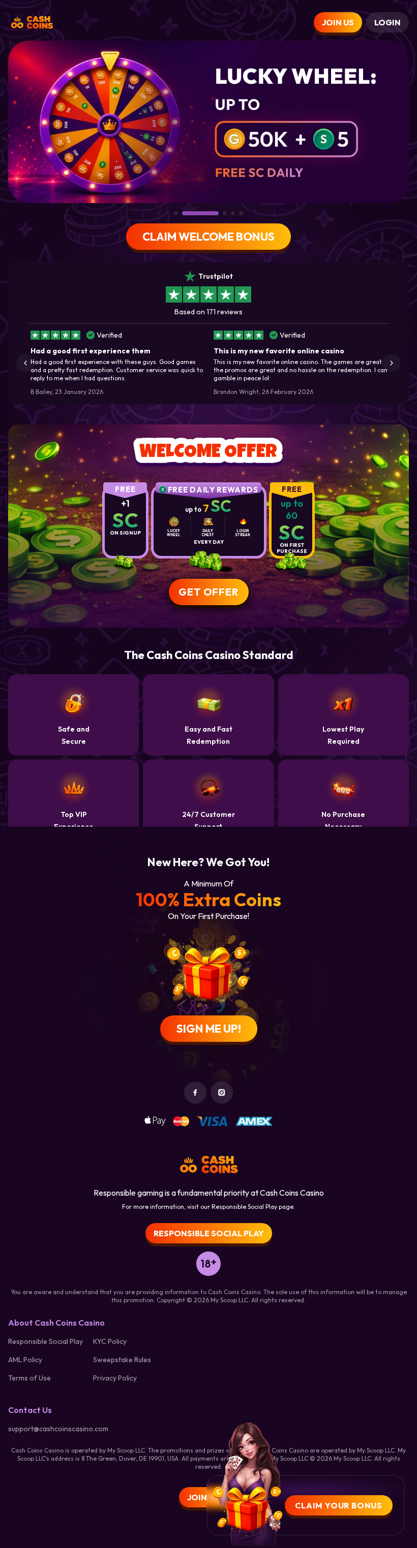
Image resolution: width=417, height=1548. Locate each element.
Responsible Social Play (45, 1341)
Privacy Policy (115, 1377)
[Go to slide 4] (233, 213)
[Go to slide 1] (176, 213)
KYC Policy (110, 1341)
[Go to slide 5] (241, 213)
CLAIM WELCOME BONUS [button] (208, 236)
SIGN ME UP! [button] (208, 1029)
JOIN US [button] (338, 22)
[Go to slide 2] (200, 213)
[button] (25, 363)
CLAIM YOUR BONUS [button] (338, 1505)
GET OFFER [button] (208, 591)
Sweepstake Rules (122, 1359)
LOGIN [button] (387, 22)
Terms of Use (29, 1377)
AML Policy (25, 1359)
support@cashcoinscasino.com (58, 1428)
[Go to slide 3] (225, 213)
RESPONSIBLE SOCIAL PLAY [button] (209, 1233)
